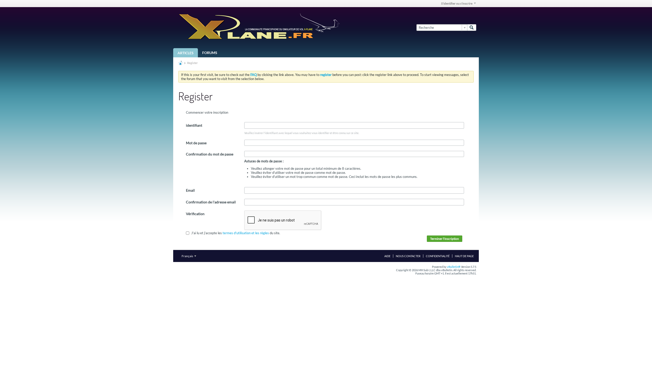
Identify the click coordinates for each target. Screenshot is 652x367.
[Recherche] (471, 27)
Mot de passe (196, 143)
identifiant (194, 125)
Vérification (195, 214)
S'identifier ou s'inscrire (456, 3)
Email (190, 190)
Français (188, 256)
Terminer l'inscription (444, 239)
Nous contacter (408, 256)
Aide (387, 256)
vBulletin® (453, 266)
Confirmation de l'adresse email (211, 202)
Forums (209, 52)
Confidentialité (438, 256)
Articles (186, 53)
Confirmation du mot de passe (209, 154)
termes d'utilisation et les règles (246, 233)
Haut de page (464, 256)
